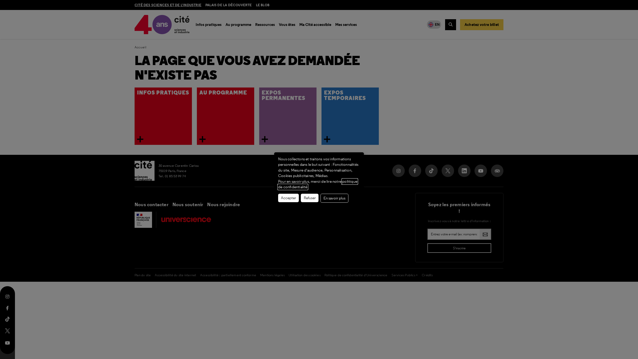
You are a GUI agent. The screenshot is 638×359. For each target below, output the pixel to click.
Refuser (310, 197)
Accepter (288, 197)
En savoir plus (334, 198)
